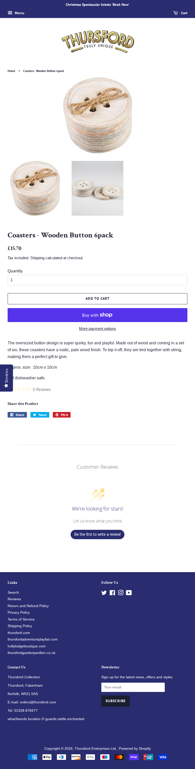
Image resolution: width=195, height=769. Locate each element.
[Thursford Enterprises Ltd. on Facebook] (112, 594)
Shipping (37, 258)
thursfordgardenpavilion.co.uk (31, 653)
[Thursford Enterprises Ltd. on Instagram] (120, 594)
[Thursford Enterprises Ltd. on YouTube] (129, 594)
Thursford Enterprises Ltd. (96, 749)
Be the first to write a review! (97, 534)
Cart (183, 13)
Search (13, 592)
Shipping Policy (20, 626)
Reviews (14, 599)
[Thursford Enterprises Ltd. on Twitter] (104, 594)
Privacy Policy (19, 612)
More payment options (97, 328)
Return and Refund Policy (28, 606)
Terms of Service (21, 619)
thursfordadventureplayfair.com (33, 639)
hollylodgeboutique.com (27, 646)
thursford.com (19, 633)
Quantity (15, 271)
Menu (19, 13)
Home (11, 71)
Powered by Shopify (135, 749)
